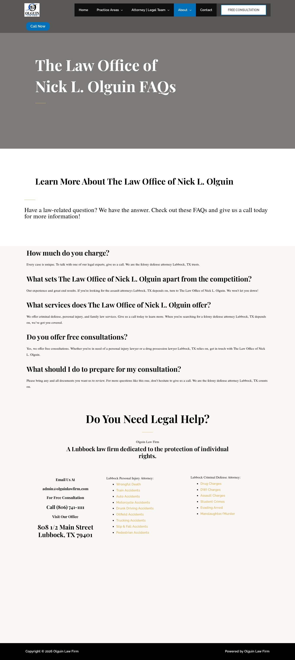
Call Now (37, 26)
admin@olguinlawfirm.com (65, 488)
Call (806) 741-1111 (65, 507)
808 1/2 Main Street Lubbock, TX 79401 (65, 531)
